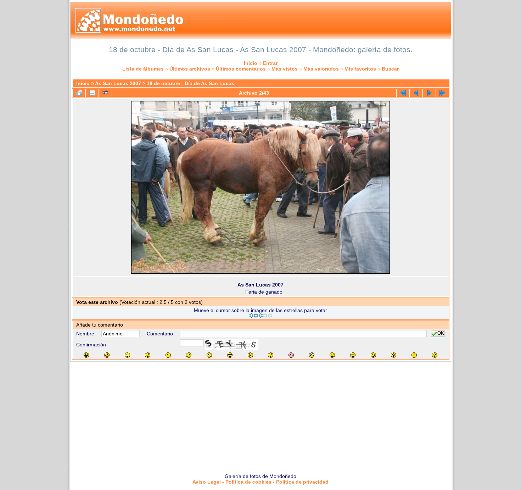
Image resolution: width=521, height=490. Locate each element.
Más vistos (284, 69)
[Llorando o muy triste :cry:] (209, 355)
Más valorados (321, 69)
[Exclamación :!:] (414, 355)
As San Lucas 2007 (118, 83)
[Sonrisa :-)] (147, 355)
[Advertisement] (260, 414)
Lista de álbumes (143, 69)
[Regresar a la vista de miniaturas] (79, 93)
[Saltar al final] (442, 93)
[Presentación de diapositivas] (105, 93)
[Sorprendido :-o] (250, 355)
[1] (251, 315)
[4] (265, 315)
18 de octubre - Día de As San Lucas (190, 83)
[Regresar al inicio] (403, 93)
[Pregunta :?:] (434, 355)
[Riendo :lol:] (86, 355)
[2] (256, 315)
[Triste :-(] (188, 355)
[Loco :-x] (332, 355)
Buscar (390, 69)
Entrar (270, 63)
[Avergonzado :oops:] (291, 355)
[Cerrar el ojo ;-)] (373, 355)
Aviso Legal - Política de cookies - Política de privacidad (260, 482)
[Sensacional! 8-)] (230, 355)
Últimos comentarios (241, 69)
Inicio (250, 63)
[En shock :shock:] (311, 355)
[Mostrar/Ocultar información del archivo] (92, 93)
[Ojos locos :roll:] (352, 355)
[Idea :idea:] (393, 355)
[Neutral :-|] (168, 355)
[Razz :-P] (107, 355)
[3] (260, 315)
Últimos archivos (189, 69)
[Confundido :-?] (270, 355)
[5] (270, 315)
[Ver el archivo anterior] (416, 93)
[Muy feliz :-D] (127, 355)
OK (440, 333)
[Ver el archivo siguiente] (429, 93)
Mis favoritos (360, 69)
